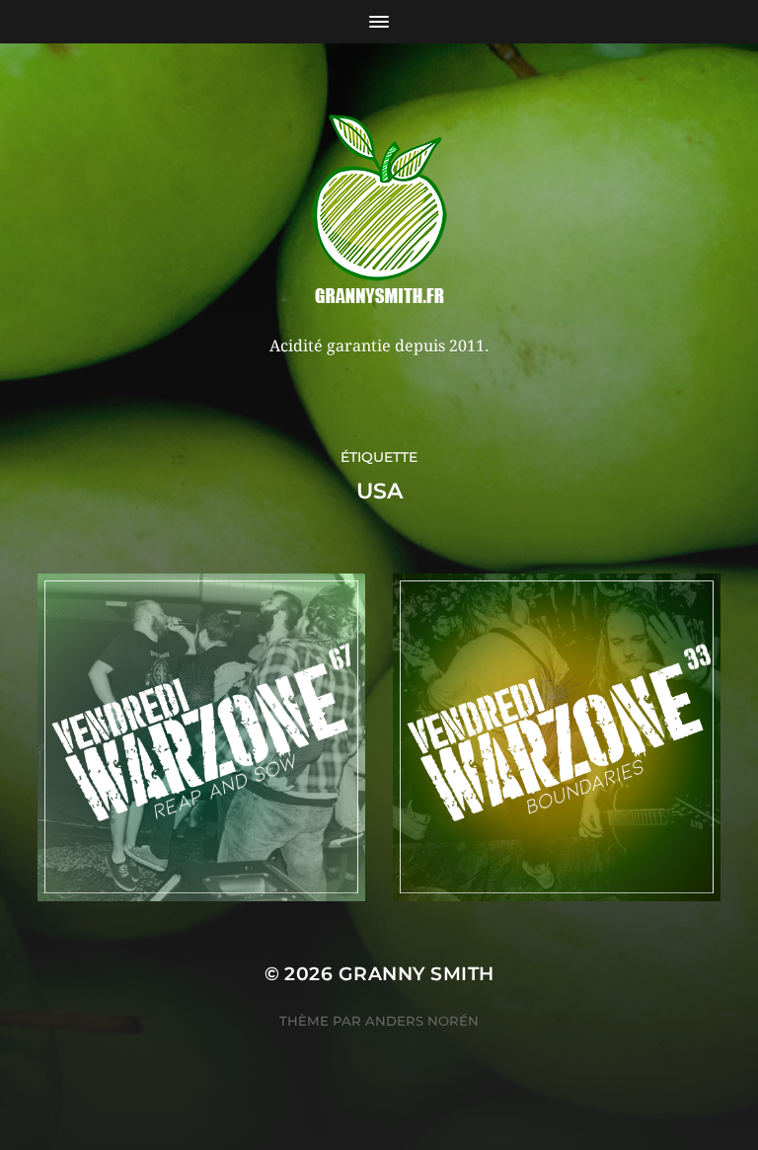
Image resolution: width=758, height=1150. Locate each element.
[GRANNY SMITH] (379, 211)
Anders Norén (422, 1021)
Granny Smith (416, 973)
